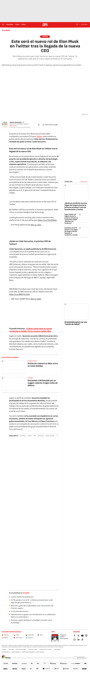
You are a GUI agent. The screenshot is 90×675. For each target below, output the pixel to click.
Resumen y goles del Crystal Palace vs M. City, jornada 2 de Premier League (32, 606)
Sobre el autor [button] (13, 126)
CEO (34, 436)
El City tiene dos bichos (19, 611)
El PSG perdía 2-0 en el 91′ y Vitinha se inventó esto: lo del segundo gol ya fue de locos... (32, 601)
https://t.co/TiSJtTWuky (47, 220)
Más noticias (84, 181)
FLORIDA (30, 378)
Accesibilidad (57, 649)
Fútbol (17, 24)
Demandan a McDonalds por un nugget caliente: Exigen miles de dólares (43, 383)
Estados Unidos (32, 361)
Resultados (9, 24)
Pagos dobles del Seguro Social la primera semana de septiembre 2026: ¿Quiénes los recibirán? (71, 218)
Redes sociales (50, 436)
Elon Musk (23, 436)
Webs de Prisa (80, 657)
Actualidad (6, 30)
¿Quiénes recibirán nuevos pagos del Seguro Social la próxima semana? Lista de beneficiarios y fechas (76, 206)
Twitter (45, 36)
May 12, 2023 (36, 224)
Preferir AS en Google (51, 125)
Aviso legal (11, 649)
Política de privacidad (21, 649)
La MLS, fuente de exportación (22, 597)
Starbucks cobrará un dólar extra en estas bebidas (43, 364)
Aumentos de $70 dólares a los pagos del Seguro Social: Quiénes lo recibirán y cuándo (71, 231)
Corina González (16, 122)
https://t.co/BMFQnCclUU (19, 294)
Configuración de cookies (45, 649)
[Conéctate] (77, 24)
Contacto (4, 649)
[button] (38, 124)
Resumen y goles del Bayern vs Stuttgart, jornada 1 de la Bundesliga (31, 621)
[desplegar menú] (3, 24)
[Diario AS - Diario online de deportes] (45, 24)
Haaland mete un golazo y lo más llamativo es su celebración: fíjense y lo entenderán (33, 615)
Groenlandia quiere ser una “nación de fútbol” (76, 323)
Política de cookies (32, 649)
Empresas (41, 436)
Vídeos (23, 24)
